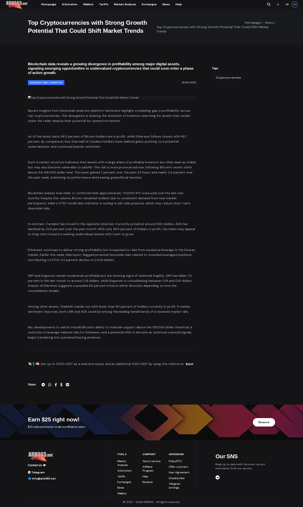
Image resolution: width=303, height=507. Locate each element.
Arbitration (70, 4)
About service (152, 461)
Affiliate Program (148, 468)
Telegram (38, 472)
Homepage (48, 4)
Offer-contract (178, 467)
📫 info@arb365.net (42, 478)
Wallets (88, 4)
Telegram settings (174, 485)
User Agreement (179, 472)
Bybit (190, 364)
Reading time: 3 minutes (46, 82)
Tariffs (103, 4)
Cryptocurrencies (228, 77)
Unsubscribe (177, 478)
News (166, 4)
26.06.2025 (189, 82)
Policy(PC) (175, 461)
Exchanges (149, 4)
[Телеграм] (218, 477)
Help (179, 4)
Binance (264, 422)
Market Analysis (125, 4)
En (287, 4)
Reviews (148, 482)
